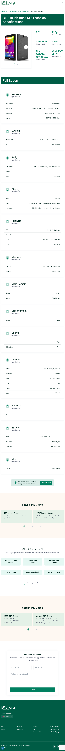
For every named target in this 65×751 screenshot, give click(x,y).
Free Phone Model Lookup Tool (19, 11)
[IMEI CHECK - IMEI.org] (8, 3)
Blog (2, 726)
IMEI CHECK (4, 11)
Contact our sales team (31, 585)
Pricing (35, 726)
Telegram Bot (37, 732)
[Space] (8, 707)
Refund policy (53, 732)
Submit (32, 690)
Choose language (6, 713)
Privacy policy (53, 729)
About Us (19, 726)
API (34, 729)
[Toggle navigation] (62, 2)
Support (3, 729)
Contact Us (20, 729)
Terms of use (53, 726)
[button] (26, 47)
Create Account (46, 483)
